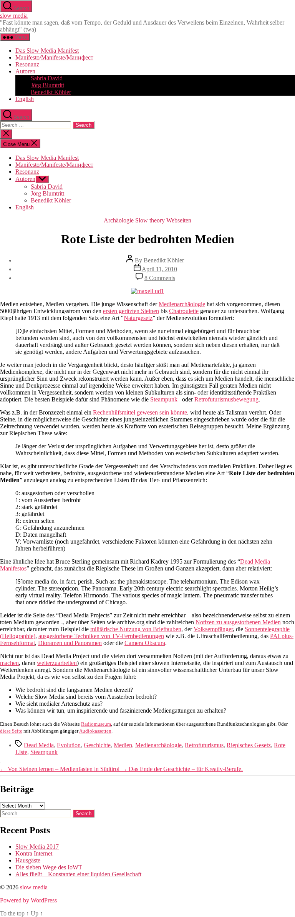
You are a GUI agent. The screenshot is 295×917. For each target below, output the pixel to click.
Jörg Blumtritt (47, 85)
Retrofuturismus (204, 745)
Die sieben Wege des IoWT (48, 867)
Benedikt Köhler (51, 92)
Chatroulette (184, 311)
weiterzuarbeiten (57, 663)
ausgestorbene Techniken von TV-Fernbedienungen (101, 636)
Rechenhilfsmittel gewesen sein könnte (140, 412)
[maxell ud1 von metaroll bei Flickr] (147, 291)
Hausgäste (27, 860)
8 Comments (159, 278)
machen (9, 663)
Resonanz (27, 64)
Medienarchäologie (182, 304)
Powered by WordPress (28, 900)
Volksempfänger (213, 629)
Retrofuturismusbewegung (226, 399)
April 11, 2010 (159, 269)
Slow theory (150, 220)
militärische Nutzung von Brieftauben (135, 629)
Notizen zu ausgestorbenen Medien (238, 622)
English (24, 99)
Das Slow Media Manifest (47, 50)
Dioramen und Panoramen (70, 643)
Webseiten (178, 220)
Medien (123, 745)
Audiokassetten (95, 731)
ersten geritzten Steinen (131, 311)
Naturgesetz (138, 318)
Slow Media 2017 (37, 846)
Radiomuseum (96, 724)
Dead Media (39, 745)
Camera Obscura (144, 643)
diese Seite (11, 731)
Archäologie (119, 220)
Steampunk (163, 399)
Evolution (69, 745)
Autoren (25, 71)
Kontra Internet (33, 853)
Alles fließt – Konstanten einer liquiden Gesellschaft (78, 874)
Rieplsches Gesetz (249, 745)
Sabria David (47, 78)
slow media (14, 15)
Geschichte (97, 745)
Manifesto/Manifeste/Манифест (54, 57)
